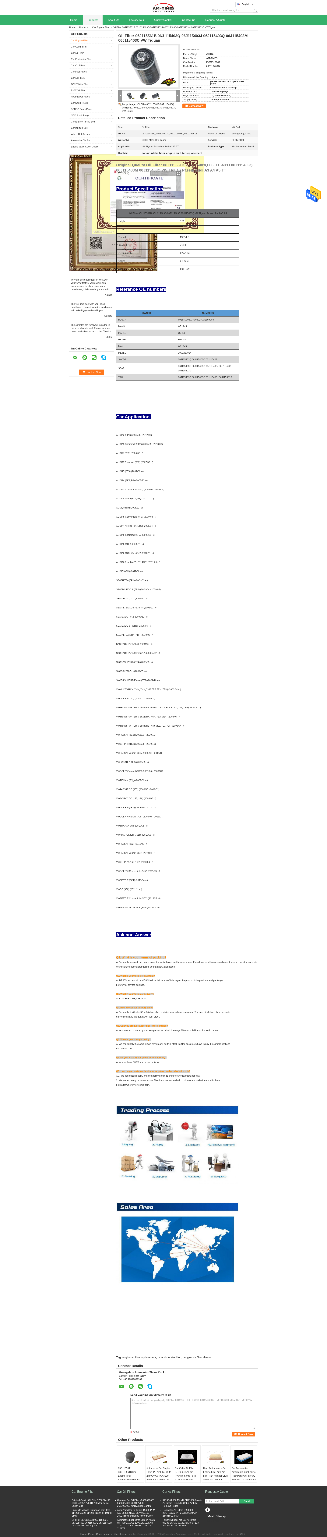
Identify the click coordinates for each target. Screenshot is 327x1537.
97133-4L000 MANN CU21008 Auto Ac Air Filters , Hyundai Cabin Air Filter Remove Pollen (183, 1503)
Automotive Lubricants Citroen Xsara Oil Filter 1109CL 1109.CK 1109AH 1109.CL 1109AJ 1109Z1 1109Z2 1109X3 (136, 1524)
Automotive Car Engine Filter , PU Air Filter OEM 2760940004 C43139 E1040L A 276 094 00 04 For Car (158, 1476)
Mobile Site (213, 1521)
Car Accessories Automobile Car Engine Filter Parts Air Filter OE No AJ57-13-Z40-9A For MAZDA (244, 1476)
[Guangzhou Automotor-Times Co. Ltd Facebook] (207, 1510)
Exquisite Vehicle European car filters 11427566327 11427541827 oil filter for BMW (92, 1513)
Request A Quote (215, 19)
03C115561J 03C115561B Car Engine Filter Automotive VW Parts (129, 1474)
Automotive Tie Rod (81, 140)
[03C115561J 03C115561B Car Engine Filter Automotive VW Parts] (130, 1456)
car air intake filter (170, 1357)
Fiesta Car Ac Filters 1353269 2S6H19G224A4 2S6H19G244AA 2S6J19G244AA (180, 1513)
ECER (242, 1534)
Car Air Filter (77, 53)
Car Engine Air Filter (81, 59)
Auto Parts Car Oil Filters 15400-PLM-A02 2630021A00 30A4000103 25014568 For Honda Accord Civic (136, 1513)
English (245, 4)
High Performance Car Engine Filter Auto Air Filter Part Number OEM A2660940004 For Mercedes (215, 1476)
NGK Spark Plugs (80, 115)
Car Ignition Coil (79, 128)
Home (73, 19)
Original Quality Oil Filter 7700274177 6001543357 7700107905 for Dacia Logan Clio (91, 1503)
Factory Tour (136, 19)
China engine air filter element (111, 1534)
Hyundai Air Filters (80, 96)
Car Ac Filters (78, 78)
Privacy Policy (87, 1534)
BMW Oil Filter (78, 90)
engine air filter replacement (139, 1357)
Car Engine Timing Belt (83, 121)
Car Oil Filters (78, 65)
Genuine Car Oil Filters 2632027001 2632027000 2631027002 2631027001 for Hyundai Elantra (135, 1503)
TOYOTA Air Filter (80, 84)
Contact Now (196, 105)
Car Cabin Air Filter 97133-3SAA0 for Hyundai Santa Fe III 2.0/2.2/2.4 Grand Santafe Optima (185, 1476)
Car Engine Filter (101, 27)
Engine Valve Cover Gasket (85, 146)
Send (247, 1501)
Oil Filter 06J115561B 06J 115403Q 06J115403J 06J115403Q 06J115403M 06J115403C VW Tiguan (149, 107)
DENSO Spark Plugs (81, 109)
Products (92, 19)
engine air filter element (198, 1357)
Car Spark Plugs (79, 103)
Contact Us (188, 19)
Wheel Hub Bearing (81, 134)
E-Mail (210, 1516)
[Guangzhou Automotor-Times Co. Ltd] (163, 7)
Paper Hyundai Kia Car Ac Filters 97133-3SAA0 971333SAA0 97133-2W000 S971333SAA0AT (181, 1523)
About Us (113, 19)
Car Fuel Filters (79, 71)
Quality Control (163, 19)
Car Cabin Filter (79, 46)
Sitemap (221, 1516)
